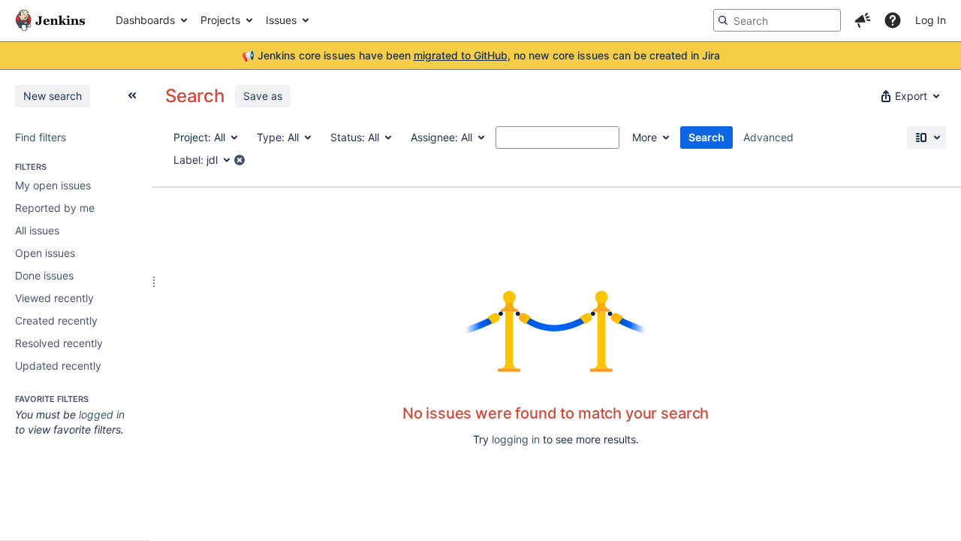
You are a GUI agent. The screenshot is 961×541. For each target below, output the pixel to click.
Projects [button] (220, 20)
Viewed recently (54, 298)
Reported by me (55, 207)
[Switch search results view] (926, 137)
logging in (516, 439)
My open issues (53, 185)
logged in (102, 414)
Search (706, 137)
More (644, 137)
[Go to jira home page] (50, 20)
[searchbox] (777, 20)
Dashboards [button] (145, 20)
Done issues (44, 275)
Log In (930, 20)
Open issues (45, 252)
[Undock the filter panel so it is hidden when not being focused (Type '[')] (132, 95)
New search (52, 95)
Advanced (768, 137)
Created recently (56, 320)
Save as (262, 95)
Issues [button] (281, 20)
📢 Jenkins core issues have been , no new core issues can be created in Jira (481, 55)
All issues (37, 230)
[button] (863, 20)
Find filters (40, 137)
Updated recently (58, 365)
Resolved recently (59, 343)
